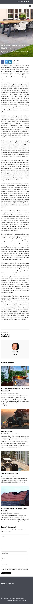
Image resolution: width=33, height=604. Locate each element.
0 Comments (4, 53)
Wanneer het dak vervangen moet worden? (14, 509)
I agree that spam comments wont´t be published (15, 569)
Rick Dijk (4, 51)
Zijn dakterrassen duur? (10, 473)
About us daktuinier (12, 600)
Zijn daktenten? (7, 431)
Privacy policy (22, 600)
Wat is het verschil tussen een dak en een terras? (15, 390)
